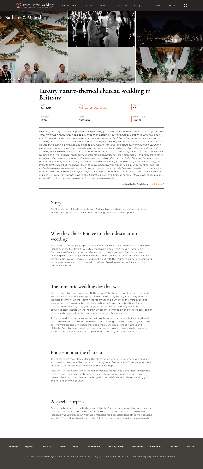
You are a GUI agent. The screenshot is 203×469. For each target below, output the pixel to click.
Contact (172, 5)
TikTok (190, 446)
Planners (88, 5)
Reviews (156, 5)
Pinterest (174, 446)
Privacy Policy (115, 446)
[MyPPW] (186, 6)
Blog (76, 446)
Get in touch (93, 446)
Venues (104, 5)
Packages (122, 5)
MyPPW (29, 446)
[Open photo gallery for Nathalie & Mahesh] (101, 47)
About (62, 446)
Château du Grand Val (93, 108)
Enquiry (13, 446)
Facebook (155, 446)
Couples (139, 5)
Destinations (69, 5)
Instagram (137, 446)
